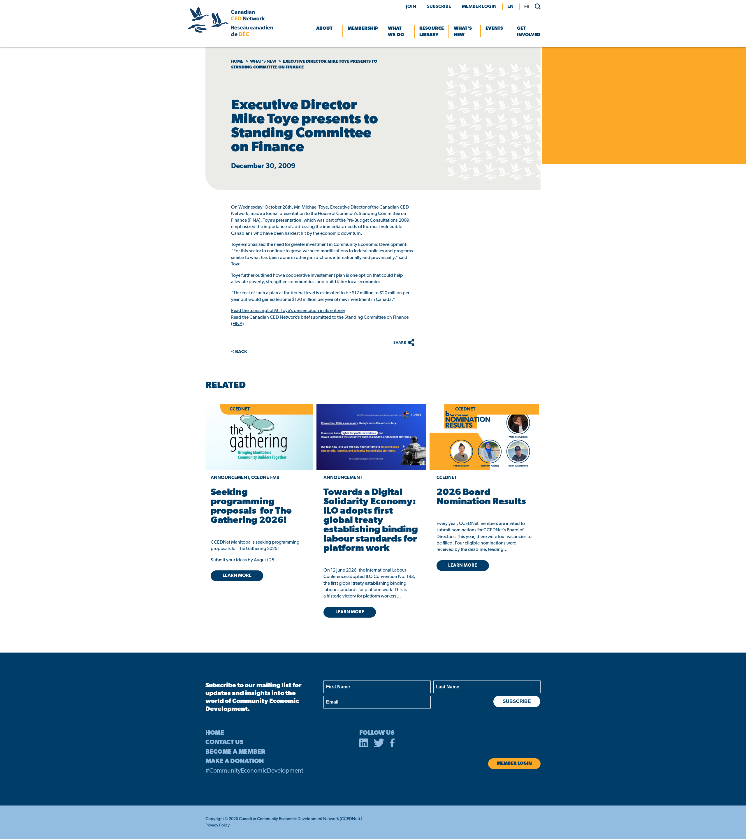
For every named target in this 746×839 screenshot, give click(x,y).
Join (411, 6)
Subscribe (439, 6)
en (510, 6)
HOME (214, 733)
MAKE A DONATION (234, 761)
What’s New (463, 31)
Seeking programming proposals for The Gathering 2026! (251, 506)
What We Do (396, 31)
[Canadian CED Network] (230, 35)
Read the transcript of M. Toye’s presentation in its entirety (288, 311)
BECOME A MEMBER (235, 752)
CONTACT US (224, 742)
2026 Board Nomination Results (481, 497)
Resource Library (431, 31)
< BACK (239, 352)
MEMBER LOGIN (479, 6)
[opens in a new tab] (371, 437)
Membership (363, 28)
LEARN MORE (237, 575)
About (324, 28)
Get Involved (529, 31)
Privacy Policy (217, 825)
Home (237, 61)
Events (494, 28)
